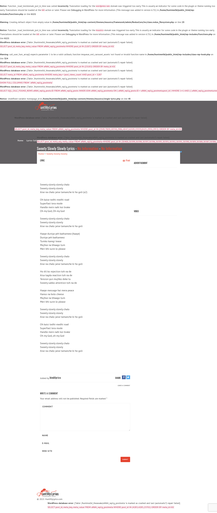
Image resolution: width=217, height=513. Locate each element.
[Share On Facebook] (124, 377)
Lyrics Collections (35, 140)
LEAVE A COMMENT (124, 385)
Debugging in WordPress (82, 10)
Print (127, 160)
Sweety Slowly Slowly (56, 153)
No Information (87, 148)
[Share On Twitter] (128, 377)
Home (20, 140)
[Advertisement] (85, 173)
